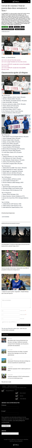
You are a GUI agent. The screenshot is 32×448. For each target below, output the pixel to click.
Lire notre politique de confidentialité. (13, 421)
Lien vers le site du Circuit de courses (11, 60)
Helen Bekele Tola (20, 29)
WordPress (26, 439)
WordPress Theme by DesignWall (16, 441)
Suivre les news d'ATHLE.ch (9, 322)
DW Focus (16, 1)
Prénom (4, 405)
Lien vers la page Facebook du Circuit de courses (14, 61)
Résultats (17, 27)
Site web (22, 318)
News (22, 27)
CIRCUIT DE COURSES (7, 29)
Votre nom (22, 310)
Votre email (22, 314)
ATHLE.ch (16, 444)
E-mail (4, 411)
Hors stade (4, 27)
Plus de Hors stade (6, 382)
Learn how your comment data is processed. (14, 329)
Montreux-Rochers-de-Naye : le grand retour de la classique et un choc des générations (17, 353)
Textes (11, 27)
